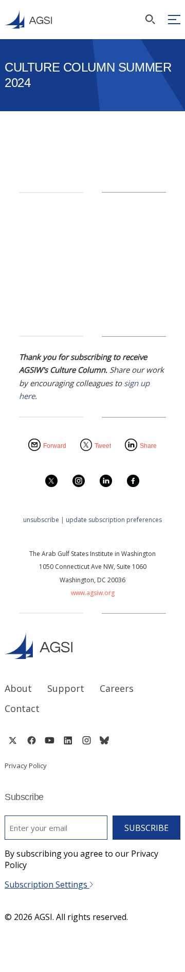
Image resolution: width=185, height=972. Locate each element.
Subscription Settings (47, 884)
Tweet (103, 445)
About (18, 688)
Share (148, 445)
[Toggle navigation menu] (174, 19)
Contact (22, 708)
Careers (117, 688)
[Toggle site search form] (150, 19)
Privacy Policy (26, 765)
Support (65, 688)
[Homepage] (28, 19)
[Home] (92, 646)
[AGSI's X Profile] (13, 740)
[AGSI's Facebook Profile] (31, 740)
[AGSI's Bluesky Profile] (104, 740)
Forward (54, 445)
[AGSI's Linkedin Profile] (68, 740)
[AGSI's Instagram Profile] (86, 740)
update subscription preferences (114, 519)
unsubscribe (41, 519)
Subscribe (146, 828)
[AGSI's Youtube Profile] (50, 740)
